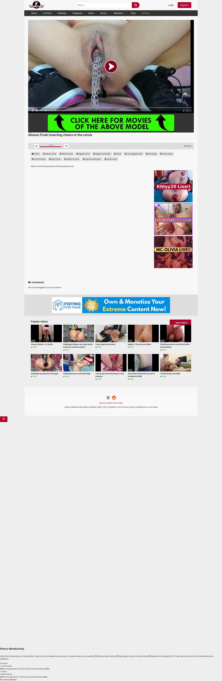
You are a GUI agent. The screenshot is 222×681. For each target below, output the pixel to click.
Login (171, 5)
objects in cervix (72, 159)
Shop (133, 13)
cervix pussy (167, 154)
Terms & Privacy (123, 407)
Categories (77, 13)
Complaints (112, 407)
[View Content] (36, 5)
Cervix (36, 154)
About (132, 407)
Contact (67, 407)
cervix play (152, 154)
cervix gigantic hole (134, 154)
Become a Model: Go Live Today (111, 403)
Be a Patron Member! (8, 680)
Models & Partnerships (79, 407)
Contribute (92, 407)
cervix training (39, 159)
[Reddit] (114, 398)
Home (34, 13)
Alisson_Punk (50, 154)
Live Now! (47, 13)
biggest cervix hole (102, 154)
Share (188, 146)
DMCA (99, 407)
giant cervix (56, 159)
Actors (91, 13)
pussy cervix (112, 159)
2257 (105, 407)
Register (184, 5)
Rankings (62, 13)
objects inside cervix (93, 159)
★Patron (146, 13)
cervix (118, 154)
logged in (42, 287)
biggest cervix (84, 154)
